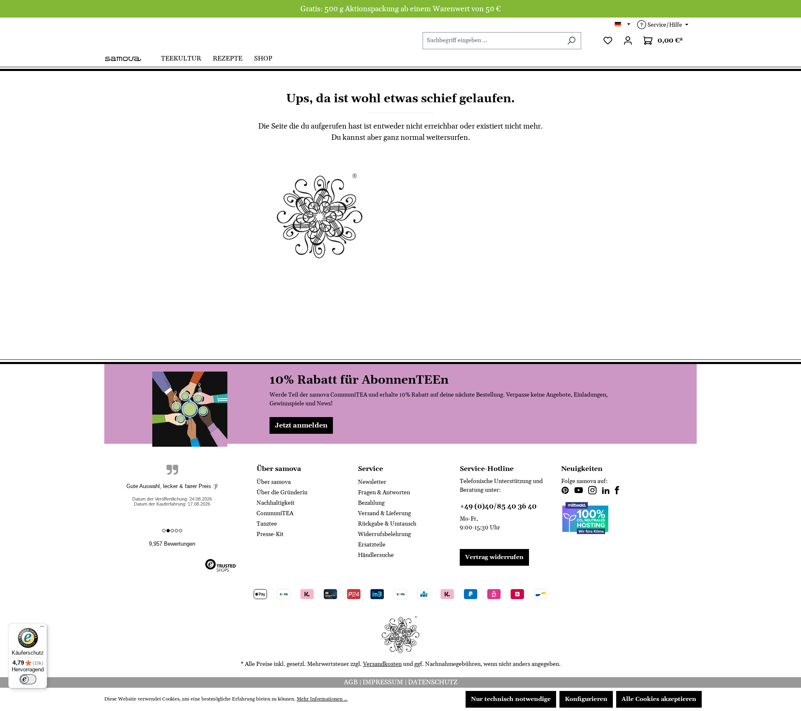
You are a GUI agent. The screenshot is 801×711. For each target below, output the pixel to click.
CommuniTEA (275, 513)
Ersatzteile (371, 545)
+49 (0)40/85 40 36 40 (498, 506)
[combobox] (492, 40)
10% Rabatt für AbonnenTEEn (359, 380)
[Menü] (42, 628)
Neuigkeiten (581, 469)
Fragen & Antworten (384, 492)
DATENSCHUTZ (433, 682)
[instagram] (592, 491)
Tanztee (267, 524)
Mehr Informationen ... (322, 699)
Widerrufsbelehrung (384, 534)
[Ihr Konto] (628, 40)
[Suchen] (571, 40)
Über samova (274, 482)
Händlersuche (376, 555)
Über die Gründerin (282, 492)
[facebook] (617, 491)
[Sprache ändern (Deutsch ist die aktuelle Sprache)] (623, 25)
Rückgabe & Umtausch (387, 524)
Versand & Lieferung (384, 513)
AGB (351, 682)
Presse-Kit (270, 534)
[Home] (129, 58)
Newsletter (372, 482)
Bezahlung (371, 503)
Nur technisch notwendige (511, 699)
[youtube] (578, 491)
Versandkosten (382, 664)
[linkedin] (606, 491)
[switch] (28, 679)
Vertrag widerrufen (494, 557)
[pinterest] (565, 491)
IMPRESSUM (384, 682)
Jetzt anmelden (301, 425)
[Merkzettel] (608, 40)
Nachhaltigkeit (276, 503)
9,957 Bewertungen (172, 544)
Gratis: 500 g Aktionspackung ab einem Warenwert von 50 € (400, 9)
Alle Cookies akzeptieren (659, 699)
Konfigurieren (586, 699)
